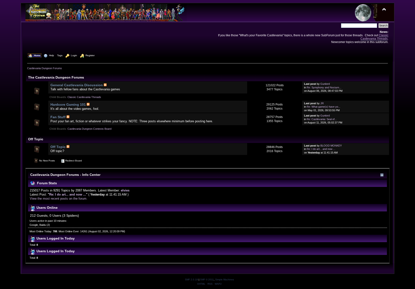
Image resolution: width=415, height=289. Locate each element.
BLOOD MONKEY (331, 145)
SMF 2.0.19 (191, 279)
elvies (125, 190)
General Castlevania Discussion (76, 85)
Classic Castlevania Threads (374, 37)
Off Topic (58, 147)
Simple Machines (224, 279)
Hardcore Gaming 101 (68, 104)
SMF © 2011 (207, 279)
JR (322, 103)
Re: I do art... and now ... (321, 149)
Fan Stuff (58, 117)
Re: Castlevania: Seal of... (322, 119)
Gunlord (325, 83)
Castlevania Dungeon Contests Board (89, 128)
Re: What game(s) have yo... (323, 106)
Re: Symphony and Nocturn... (324, 87)
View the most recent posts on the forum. (58, 198)
